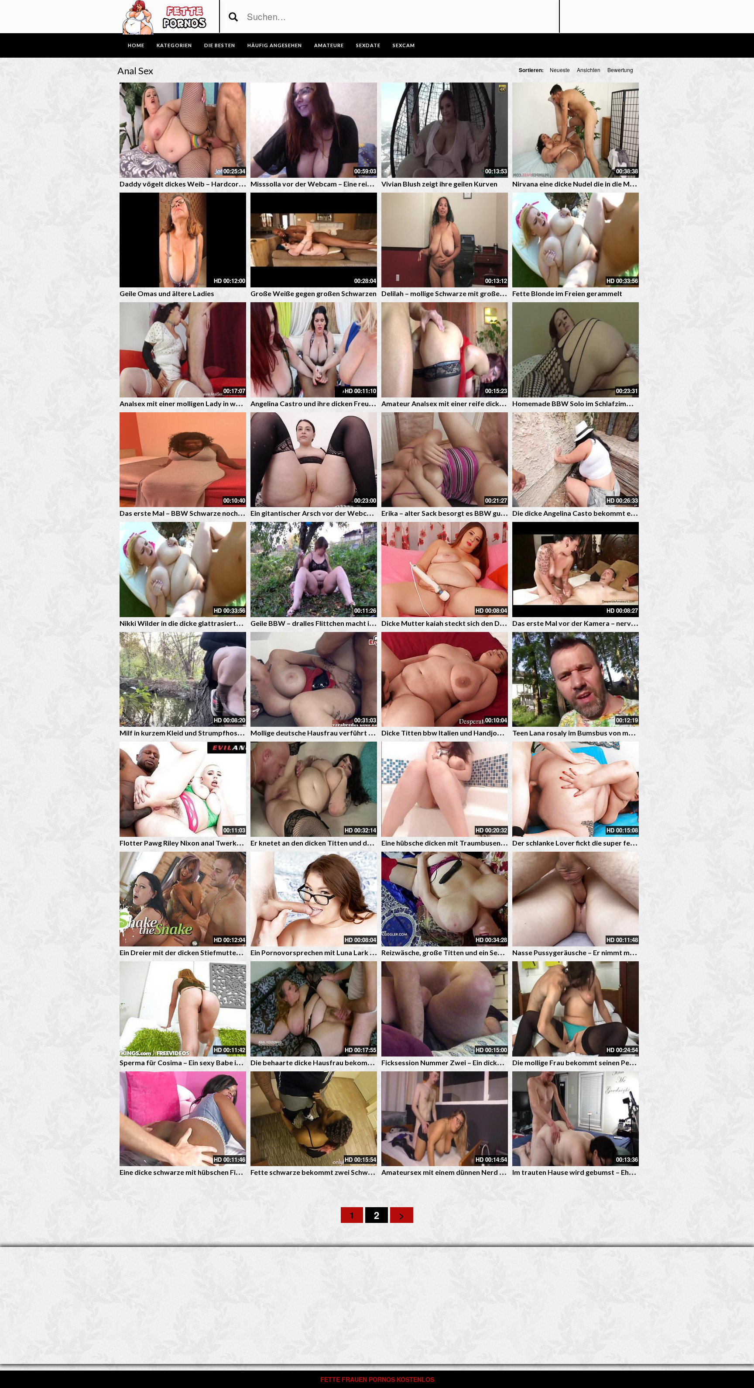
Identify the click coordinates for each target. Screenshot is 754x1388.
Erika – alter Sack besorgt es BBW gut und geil (455, 513)
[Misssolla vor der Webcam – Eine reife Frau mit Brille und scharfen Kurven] (313, 130)
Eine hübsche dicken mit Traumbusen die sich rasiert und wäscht (484, 843)
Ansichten (588, 69)
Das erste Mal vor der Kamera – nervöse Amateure (594, 623)
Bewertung (620, 69)
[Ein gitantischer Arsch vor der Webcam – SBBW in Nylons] (313, 460)
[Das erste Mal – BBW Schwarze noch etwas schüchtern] (183, 460)
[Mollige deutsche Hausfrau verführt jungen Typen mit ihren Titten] (313, 679)
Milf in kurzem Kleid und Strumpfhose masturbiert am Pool (215, 733)
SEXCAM (404, 45)
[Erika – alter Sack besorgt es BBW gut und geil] (444, 460)
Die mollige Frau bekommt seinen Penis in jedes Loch (596, 1062)
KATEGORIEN (174, 45)
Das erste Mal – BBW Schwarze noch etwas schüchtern (208, 513)
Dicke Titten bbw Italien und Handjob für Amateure (464, 733)
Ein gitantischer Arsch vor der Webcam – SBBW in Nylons (342, 513)
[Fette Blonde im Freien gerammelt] (575, 240)
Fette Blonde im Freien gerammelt (567, 293)
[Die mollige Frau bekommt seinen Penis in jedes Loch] (575, 1009)
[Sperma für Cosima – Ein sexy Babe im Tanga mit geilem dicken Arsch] (183, 1009)
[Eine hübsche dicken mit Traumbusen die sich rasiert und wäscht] (444, 789)
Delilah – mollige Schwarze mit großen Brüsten (456, 293)
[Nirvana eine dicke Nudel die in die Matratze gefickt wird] (575, 130)
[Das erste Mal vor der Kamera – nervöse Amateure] (575, 569)
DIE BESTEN (219, 45)
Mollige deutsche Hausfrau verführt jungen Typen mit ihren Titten (356, 733)
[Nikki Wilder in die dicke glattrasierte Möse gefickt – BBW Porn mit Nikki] (183, 569)
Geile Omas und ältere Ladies (167, 293)
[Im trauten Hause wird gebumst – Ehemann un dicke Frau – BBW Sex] (575, 1119)
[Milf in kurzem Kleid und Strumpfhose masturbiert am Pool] (183, 679)
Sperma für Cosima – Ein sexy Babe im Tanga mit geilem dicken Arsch (230, 1062)
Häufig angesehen (274, 45)
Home (136, 45)
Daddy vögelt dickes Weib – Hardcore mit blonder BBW (210, 184)
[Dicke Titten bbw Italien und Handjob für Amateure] (444, 679)
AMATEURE (329, 45)
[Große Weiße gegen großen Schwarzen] (313, 240)
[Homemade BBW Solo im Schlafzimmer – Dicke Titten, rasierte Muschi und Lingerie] (575, 349)
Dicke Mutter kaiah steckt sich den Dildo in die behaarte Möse (481, 623)
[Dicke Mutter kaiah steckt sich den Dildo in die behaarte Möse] (444, 569)
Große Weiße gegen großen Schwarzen (313, 293)
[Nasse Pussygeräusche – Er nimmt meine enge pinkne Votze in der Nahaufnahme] (575, 899)
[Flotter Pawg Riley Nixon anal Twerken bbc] (183, 789)
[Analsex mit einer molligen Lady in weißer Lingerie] (183, 349)
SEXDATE (368, 45)
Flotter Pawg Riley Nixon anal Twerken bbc (189, 843)
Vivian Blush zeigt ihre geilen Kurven (439, 184)
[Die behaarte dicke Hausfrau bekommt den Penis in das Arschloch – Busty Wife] (313, 1009)
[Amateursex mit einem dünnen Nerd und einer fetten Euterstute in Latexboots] (444, 1119)
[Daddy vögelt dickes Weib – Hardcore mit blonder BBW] (183, 130)
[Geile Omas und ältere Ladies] (183, 240)
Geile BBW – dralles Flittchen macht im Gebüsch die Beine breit (351, 623)
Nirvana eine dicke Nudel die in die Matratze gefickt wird (603, 184)
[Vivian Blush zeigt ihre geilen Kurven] (444, 130)
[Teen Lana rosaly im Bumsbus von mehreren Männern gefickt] (575, 679)
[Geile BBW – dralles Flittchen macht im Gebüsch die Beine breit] (313, 569)
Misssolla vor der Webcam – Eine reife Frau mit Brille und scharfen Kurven (369, 184)
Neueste (560, 69)
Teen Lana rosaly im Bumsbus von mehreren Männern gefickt (610, 733)
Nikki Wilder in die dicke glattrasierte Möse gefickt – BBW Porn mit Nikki (237, 623)
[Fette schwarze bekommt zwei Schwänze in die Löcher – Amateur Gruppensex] (313, 1119)
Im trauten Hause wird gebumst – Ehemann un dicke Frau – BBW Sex (621, 1172)
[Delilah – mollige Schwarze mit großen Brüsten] (444, 240)
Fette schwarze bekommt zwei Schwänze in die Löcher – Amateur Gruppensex (376, 1172)
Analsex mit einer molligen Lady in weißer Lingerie (200, 403)
